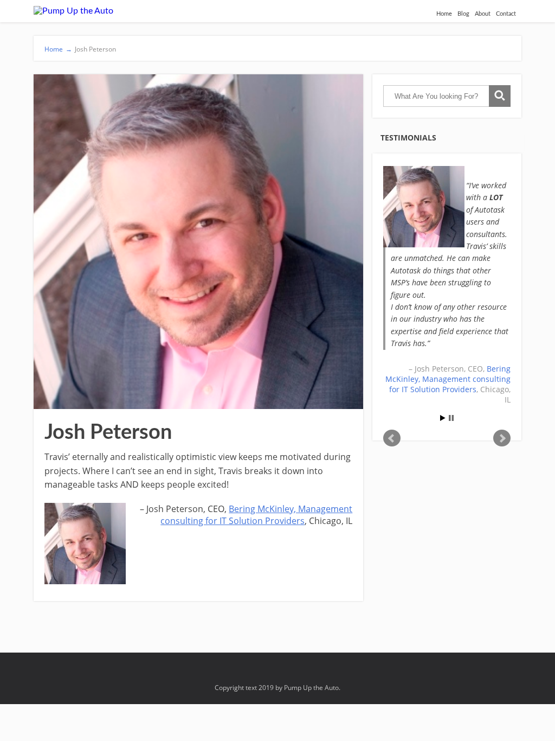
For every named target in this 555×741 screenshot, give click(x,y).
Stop (451, 418)
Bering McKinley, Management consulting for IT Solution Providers (256, 515)
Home (444, 14)
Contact (506, 14)
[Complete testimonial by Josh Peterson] (423, 206)
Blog (463, 14)
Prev (392, 438)
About (483, 14)
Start (443, 418)
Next (502, 438)
